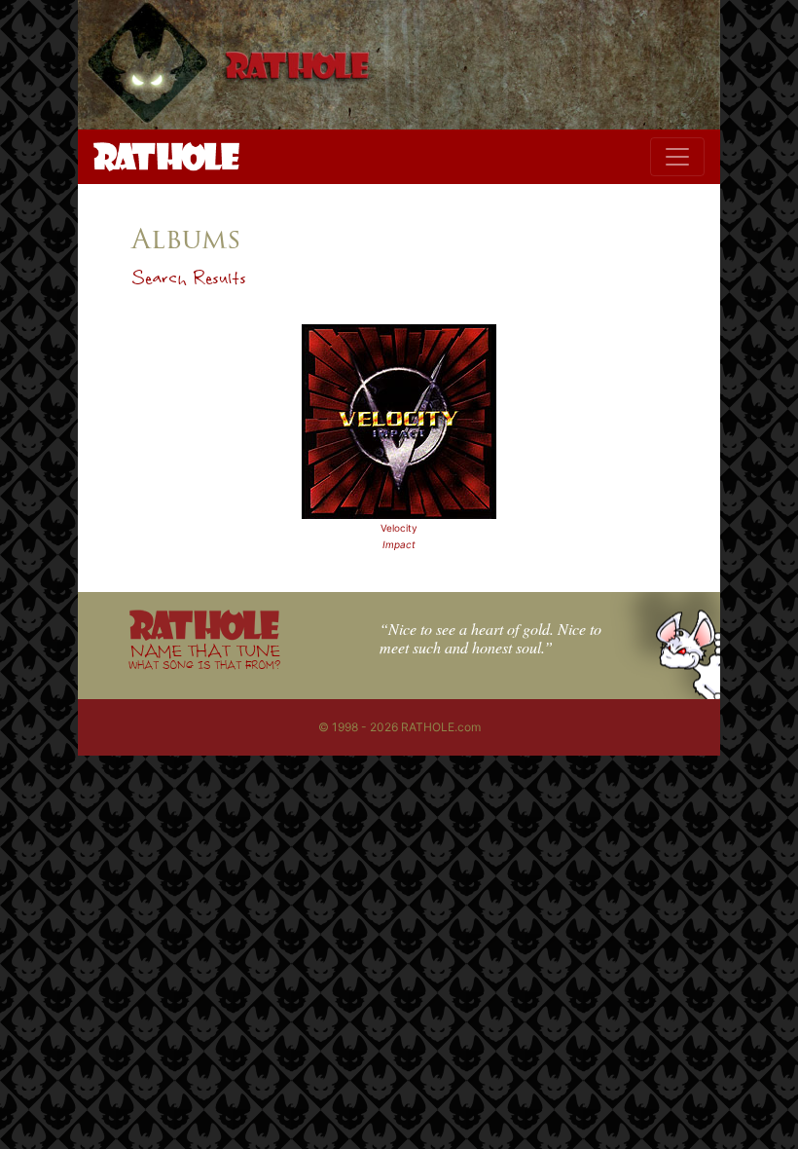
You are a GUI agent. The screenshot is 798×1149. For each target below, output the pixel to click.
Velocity (399, 528)
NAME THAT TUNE (204, 656)
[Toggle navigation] (677, 156)
